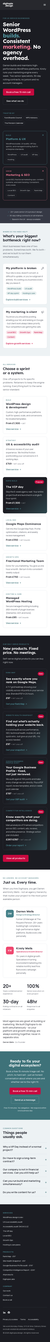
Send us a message (25, 1099)
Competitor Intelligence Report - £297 (19, 1270)
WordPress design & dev (13, 1217)
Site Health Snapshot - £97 (14, 1261)
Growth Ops (8, 1240)
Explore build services (17, 299)
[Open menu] (44, 4)
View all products (15, 858)
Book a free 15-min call (18, 92)
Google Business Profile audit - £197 (18, 1265)
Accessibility (33, 1319)
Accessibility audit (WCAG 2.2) (16, 1226)
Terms (23, 1319)
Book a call (7, 1300)
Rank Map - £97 (9, 1256)
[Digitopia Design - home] (8, 5)
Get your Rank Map (15, 704)
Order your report (15, 845)
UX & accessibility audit (12, 1222)
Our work (6, 1290)
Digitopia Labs (9, 1279)
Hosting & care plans (11, 1244)
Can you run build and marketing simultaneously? (21, 1182)
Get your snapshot (15, 750)
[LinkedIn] (4, 1312)
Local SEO (7, 1235)
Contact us (8, 1295)
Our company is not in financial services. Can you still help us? (21, 1171)
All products (8, 1274)
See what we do (15, 100)
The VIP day (8, 1231)
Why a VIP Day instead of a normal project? (22, 1148)
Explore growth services (18, 343)
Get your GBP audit (15, 799)
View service (12, 429)
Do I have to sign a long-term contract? (19, 1159)
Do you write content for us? (19, 1192)
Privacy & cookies (10, 1319)
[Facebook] (9, 1312)
